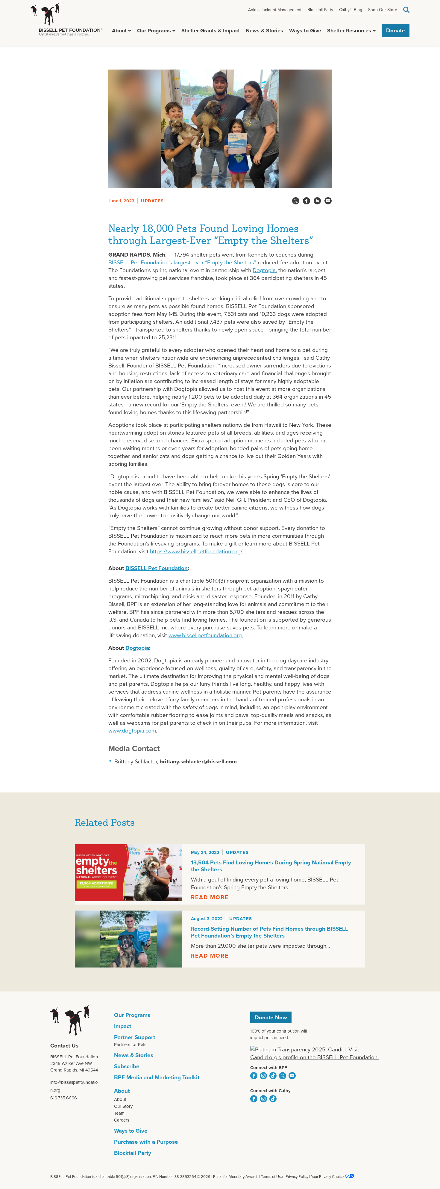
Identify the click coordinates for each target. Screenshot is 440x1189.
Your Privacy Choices (328, 1176)
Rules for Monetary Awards (235, 1176)
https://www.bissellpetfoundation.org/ (196, 551)
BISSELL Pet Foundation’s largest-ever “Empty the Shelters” (182, 262)
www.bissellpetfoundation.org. (206, 635)
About (119, 30)
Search (406, 10)
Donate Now (271, 1017)
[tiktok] (273, 1075)
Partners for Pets (130, 1044)
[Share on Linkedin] (317, 200)
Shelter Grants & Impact (210, 30)
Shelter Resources (349, 30)
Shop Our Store (382, 10)
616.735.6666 (63, 1098)
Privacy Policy (297, 1176)
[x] (282, 1075)
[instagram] (263, 1075)
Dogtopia (264, 270)
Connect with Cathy (270, 1090)
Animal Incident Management (274, 10)
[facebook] (253, 1075)
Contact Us (64, 1045)
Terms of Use (272, 1176)
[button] (129, 30)
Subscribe (126, 1066)
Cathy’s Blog (350, 10)
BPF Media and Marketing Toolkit (156, 1077)
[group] (220, 874)
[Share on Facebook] (306, 200)
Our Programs (154, 30)
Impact (122, 1026)
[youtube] (292, 1075)
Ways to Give (305, 30)
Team (119, 1113)
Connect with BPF (268, 1067)
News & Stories (264, 30)
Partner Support (134, 1037)
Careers (121, 1120)
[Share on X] (295, 200)
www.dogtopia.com (132, 730)
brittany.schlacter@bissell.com (197, 761)
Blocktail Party (320, 10)
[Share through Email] (328, 200)
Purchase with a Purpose (146, 1141)
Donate (395, 30)
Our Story (123, 1106)
